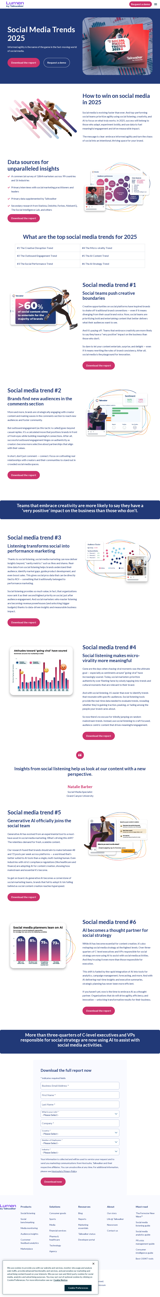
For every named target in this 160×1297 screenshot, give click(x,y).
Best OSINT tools (144, 1258)
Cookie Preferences (78, 1288)
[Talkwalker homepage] (8, 1207)
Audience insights (29, 1234)
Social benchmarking (27, 1221)
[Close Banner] (93, 1263)
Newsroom (112, 1224)
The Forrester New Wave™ (145, 1215)
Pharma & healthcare (54, 1238)
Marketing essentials (83, 1226)
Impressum (100, 1285)
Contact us (112, 1230)
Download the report (23, 62)
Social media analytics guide (143, 1233)
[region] (50, 1277)
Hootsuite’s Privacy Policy (64, 1171)
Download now (53, 1181)
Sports (52, 1219)
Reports (82, 1219)
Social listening (28, 1213)
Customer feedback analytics (30, 1241)
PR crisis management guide (145, 1242)
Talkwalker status (86, 1234)
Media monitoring (29, 1228)
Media (52, 1224)
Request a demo (140, 4)
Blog (80, 1213)
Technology (55, 1245)
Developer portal (86, 1239)
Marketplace (27, 1248)
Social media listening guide (143, 1224)
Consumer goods (57, 1213)
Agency (53, 1251)
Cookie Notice (60, 1280)
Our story (112, 1213)
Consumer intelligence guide (144, 1251)
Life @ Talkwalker (115, 1219)
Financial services (57, 1230)
